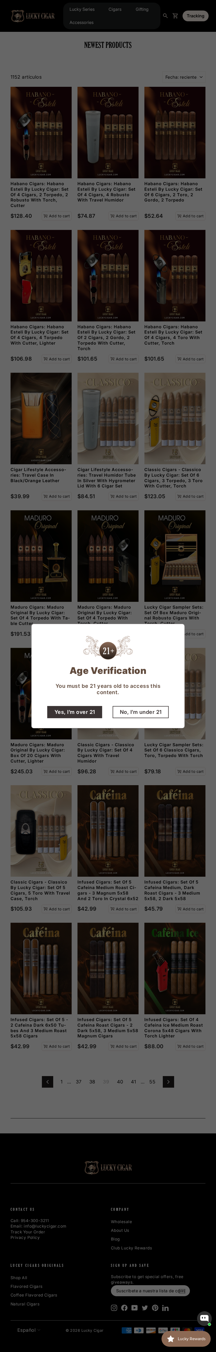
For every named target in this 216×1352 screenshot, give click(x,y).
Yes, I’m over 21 (75, 712)
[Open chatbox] (204, 1318)
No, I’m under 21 (141, 712)
